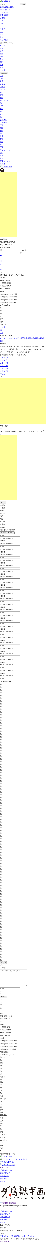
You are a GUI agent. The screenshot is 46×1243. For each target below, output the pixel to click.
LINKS (2, 18)
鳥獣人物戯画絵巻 (34, 338)
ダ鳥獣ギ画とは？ (7, 1170)
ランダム (3, 532)
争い (1, 59)
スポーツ (3, 48)
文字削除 (3, 997)
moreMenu (4, 73)
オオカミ (3, 114)
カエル (2, 23)
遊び (1, 153)
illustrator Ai (4, 1242)
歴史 (1, 147)
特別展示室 (4, 15)
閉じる (3, 502)
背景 (1, 67)
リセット (11, 532)
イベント (3, 156)
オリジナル (4, 338)
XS (1, 256)
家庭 (1, 142)
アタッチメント (6, 161)
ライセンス (4, 12)
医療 (1, 51)
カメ (1, 109)
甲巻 (1, 21)
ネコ (1, 32)
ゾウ (1, 106)
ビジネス (3, 45)
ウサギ (2, 26)
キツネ (2, 29)
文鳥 (1, 34)
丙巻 (1, 78)
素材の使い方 (5, 10)
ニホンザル (16, 338)
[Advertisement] (8, 204)
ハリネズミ (4, 40)
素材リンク (4, 1181)
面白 (1, 56)
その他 (2, 70)
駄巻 (1, 81)
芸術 (1, 65)
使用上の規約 (5, 1217)
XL (1, 269)
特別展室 (3, 1179)
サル (1, 37)
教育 (1, 62)
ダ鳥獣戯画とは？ (7, 7)
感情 (1, 54)
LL (1, 267)
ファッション (5, 150)
